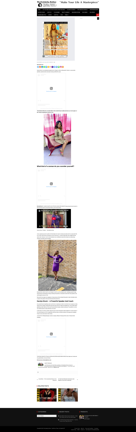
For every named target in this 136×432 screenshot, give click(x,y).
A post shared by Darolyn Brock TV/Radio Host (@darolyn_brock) (51, 108)
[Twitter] (38, 67)
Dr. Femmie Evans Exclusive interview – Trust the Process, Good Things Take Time (69, 420)
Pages (66, 14)
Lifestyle (49, 12)
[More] (63, 67)
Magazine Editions (76, 12)
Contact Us (83, 429)
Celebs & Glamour (71, 9)
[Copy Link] (48, 67)
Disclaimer (96, 428)
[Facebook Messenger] (46, 67)
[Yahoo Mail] (52, 67)
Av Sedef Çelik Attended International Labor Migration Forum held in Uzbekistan (66, 379)
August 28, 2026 (62, 400)
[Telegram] (54, 67)
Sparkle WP (62, 428)
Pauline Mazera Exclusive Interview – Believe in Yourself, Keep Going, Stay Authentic (46, 398)
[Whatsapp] (44, 67)
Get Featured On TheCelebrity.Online (92, 429)
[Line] (59, 67)
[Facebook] (57, 67)
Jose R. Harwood (50, 62)
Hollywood (92, 12)
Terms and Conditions (89, 428)
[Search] (98, 18)
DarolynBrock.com (47, 360)
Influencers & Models (82, 9)
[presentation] (74, 390)
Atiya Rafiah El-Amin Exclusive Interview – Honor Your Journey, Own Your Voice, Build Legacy (69, 416)
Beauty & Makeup (66, 12)
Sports (50, 14)
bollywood (84, 12)
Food (62, 14)
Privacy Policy (77, 428)
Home (39, 9)
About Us (55, 367)
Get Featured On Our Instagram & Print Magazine (54, 9)
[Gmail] (50, 67)
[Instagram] (61, 67)
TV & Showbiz (57, 12)
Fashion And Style (42, 14)
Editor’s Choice (41, 12)
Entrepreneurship (94, 9)
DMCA (78, 429)
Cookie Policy (73, 429)
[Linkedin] (42, 67)
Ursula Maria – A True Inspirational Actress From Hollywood (48, 379)
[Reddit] (40, 67)
